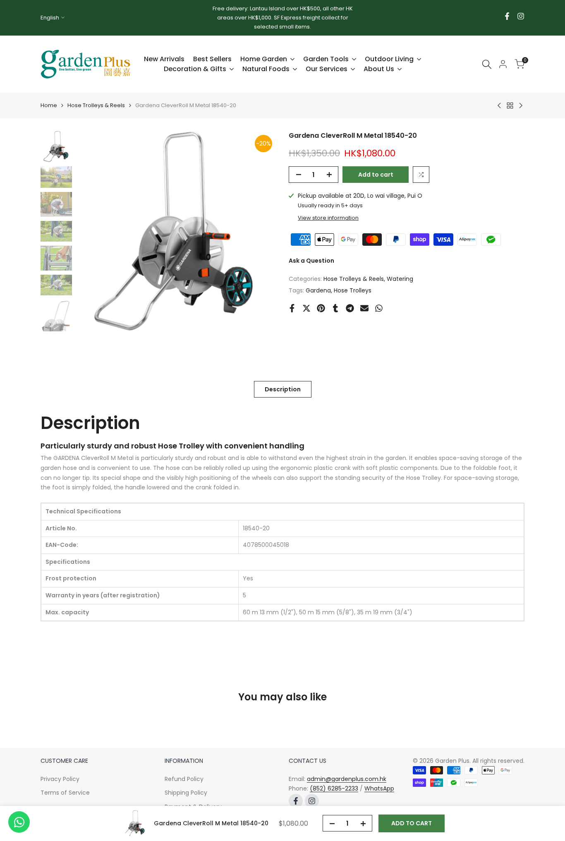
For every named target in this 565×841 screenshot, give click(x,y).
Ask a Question (311, 260)
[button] (421, 174)
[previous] (92, 231)
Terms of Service (65, 792)
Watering (400, 279)
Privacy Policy (60, 779)
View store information (328, 218)
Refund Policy (184, 779)
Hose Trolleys (352, 290)
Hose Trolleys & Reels (96, 105)
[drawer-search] (486, 64)
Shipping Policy (186, 792)
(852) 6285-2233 (334, 788)
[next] (259, 231)
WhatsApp (379, 788)
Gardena (318, 290)
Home (49, 105)
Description (283, 389)
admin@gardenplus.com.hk (346, 779)
